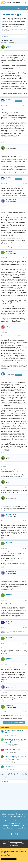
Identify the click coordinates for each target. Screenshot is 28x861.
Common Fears (20, 821)
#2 (26, 105)
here (16, 26)
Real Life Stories (8, 821)
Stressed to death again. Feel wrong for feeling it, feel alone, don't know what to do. (15, 740)
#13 (26, 548)
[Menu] (2, 8)
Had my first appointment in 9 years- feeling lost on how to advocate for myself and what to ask (16, 757)
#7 (26, 332)
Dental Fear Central (16, 842)
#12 (26, 520)
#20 (26, 712)
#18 (26, 664)
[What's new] (23, 8)
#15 (26, 600)
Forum (22, 826)
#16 (26, 627)
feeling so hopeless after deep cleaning (14, 731)
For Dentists (21, 828)
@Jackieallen (4, 524)
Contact (11, 814)
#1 (26, 52)
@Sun (2, 490)
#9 (26, 463)
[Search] (26, 8)
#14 (26, 578)
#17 (26, 643)
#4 (26, 183)
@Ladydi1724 (4, 647)
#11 (26, 503)
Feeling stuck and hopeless (13, 749)
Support (11, 734)
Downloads (6, 826)
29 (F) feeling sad (10, 766)
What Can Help (12, 823)
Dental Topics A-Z (9, 828)
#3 (26, 153)
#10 (26, 487)
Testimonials (13, 816)
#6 (26, 257)
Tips (19, 823)
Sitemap (22, 816)
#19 (26, 692)
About (4, 814)
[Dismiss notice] (25, 13)
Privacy (17, 814)
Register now (5, 29)
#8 (26, 379)
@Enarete (3, 466)
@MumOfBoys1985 (6, 506)
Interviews (15, 826)
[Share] (24, 52)
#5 (26, 206)
